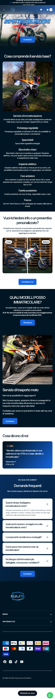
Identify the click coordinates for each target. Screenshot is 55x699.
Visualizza (27, 322)
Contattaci (27, 39)
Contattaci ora (27, 282)
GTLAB (11, 678)
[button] (4, 9)
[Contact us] (50, 695)
